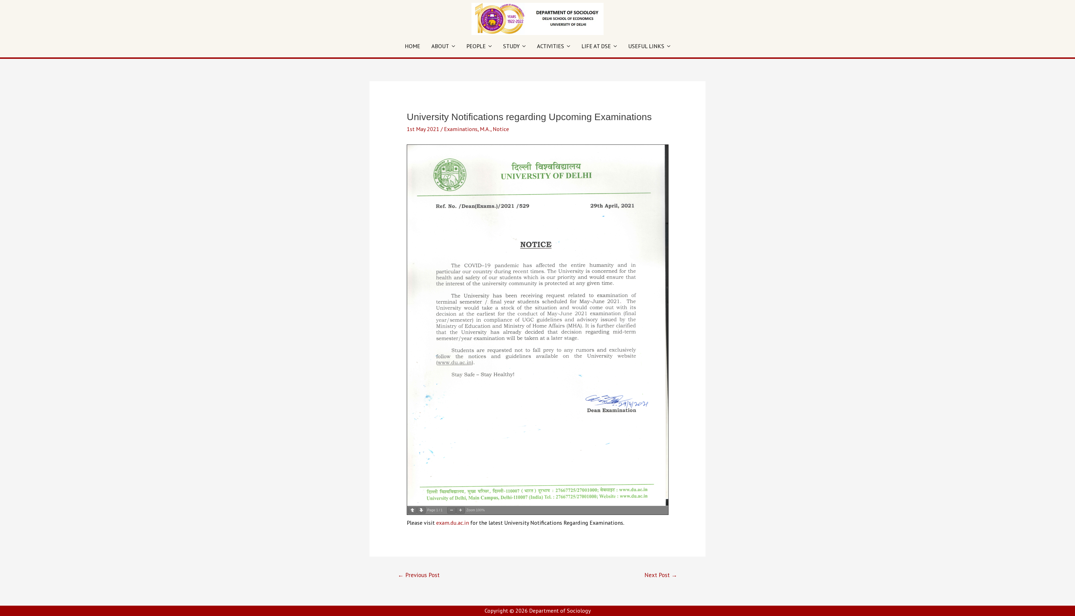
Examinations (461, 129)
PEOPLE (476, 46)
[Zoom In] (460, 510)
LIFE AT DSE (596, 46)
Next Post (660, 575)
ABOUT (440, 46)
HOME (412, 46)
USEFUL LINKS (646, 46)
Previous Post (419, 575)
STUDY (511, 46)
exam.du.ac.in (452, 522)
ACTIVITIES (550, 46)
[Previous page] (412, 510)
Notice (501, 129)
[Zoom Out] (451, 510)
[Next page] (421, 510)
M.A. (485, 129)
